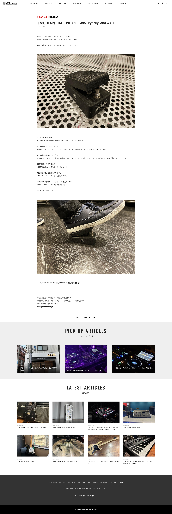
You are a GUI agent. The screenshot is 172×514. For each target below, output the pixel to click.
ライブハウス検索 (93, 482)
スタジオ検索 (104, 482)
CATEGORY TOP (86, 317)
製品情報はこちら (74, 283)
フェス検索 (113, 482)
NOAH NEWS (34, 3)
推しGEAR (53, 17)
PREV (77, 317)
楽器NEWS (48, 3)
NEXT (95, 317)
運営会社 (120, 482)
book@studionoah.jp (45, 307)
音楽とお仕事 (81, 482)
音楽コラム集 (62, 3)
